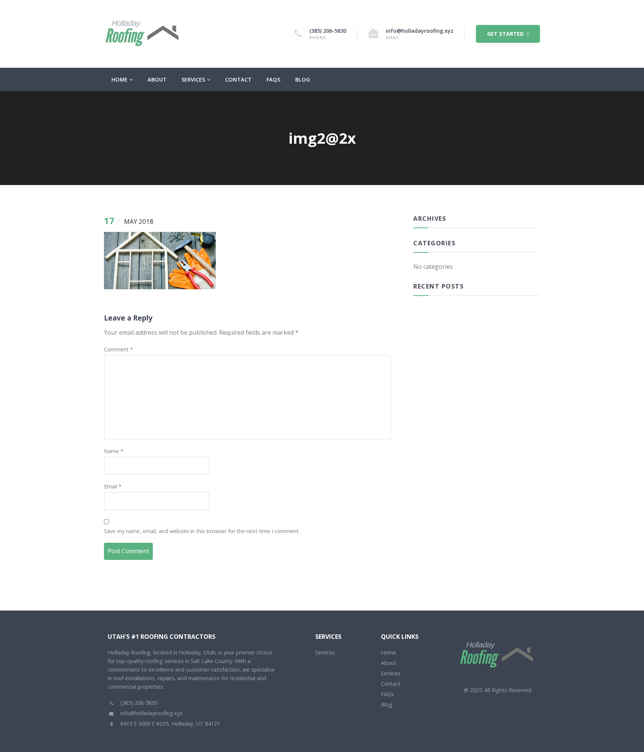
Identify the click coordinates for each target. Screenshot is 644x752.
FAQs (273, 79)
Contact (238, 79)
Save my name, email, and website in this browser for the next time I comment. (202, 531)
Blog (302, 79)
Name (113, 451)
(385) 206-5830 (327, 30)
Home (119, 79)
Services (193, 79)
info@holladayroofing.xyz (420, 30)
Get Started (506, 33)
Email (112, 486)
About (157, 79)
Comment (118, 349)
